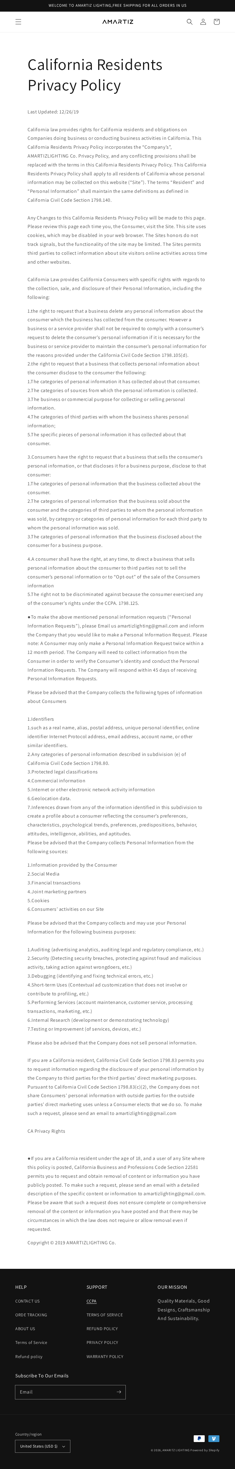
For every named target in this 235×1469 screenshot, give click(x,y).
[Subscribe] (118, 1392)
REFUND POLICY (102, 1328)
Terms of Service (31, 1342)
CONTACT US (27, 1301)
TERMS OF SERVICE (105, 1315)
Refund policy (29, 1356)
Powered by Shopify (205, 1450)
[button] (18, 22)
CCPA (92, 1301)
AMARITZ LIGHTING (175, 1450)
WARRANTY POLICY (105, 1356)
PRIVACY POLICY (102, 1342)
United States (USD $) (39, 1446)
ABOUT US (25, 1328)
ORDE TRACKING (31, 1315)
